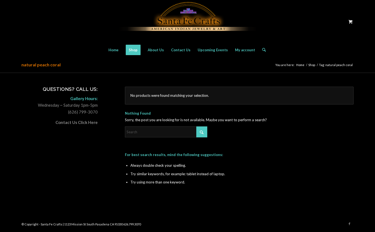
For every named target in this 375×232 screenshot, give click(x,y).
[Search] (262, 50)
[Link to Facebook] (349, 224)
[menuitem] (113, 50)
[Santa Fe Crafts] (187, 21)
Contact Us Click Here (76, 122)
